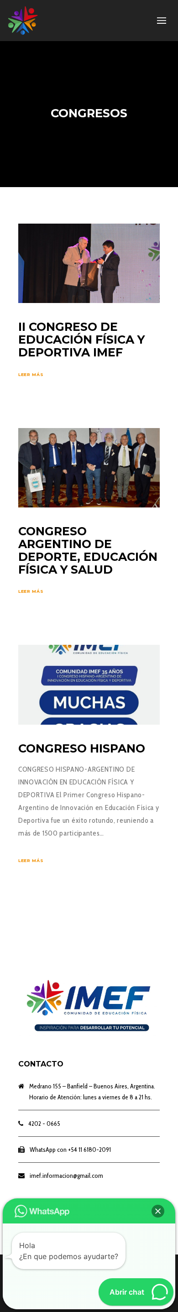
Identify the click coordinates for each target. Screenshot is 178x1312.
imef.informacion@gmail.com (66, 1175)
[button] (158, 1211)
